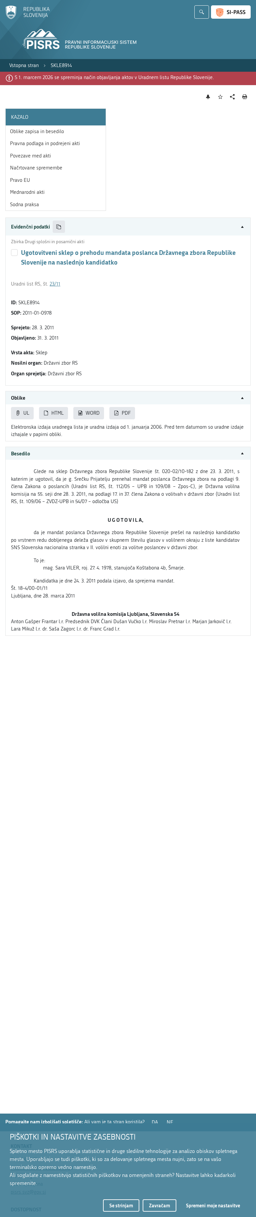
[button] (128, 227)
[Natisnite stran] (245, 97)
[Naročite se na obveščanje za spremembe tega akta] (208, 97)
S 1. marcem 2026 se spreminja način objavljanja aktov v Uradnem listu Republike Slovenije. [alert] (114, 77)
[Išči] (201, 12)
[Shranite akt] (220, 97)
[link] (24, 65)
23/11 (55, 284)
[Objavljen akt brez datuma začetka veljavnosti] (14, 252)
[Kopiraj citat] (59, 227)
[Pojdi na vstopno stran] (27, 18)
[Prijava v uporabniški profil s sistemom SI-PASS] (231, 12)
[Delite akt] (232, 97)
